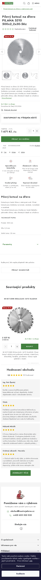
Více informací (7, 98)
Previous (2, 52)
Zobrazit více (20, 473)
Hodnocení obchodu (20, 370)
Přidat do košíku (20, 139)
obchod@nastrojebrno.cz (22, 511)
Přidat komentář (20, 270)
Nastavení (20, 566)
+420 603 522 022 (22, 515)
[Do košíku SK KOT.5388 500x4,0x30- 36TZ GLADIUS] (29, 346)
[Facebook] (21, 528)
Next (39, 52)
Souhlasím (20, 573)
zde (30, 561)
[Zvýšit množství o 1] (37, 131)
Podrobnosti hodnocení (32, 29)
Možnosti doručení (10, 110)
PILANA (37, 146)
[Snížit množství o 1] (30, 131)
